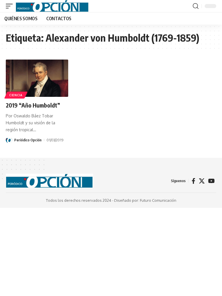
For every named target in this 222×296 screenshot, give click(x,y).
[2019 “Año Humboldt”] (37, 78)
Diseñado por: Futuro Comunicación (145, 200)
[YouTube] (211, 181)
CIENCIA (16, 95)
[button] (11, 6)
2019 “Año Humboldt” (33, 105)
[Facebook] (193, 181)
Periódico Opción (28, 140)
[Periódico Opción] (52, 6)
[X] (201, 181)
